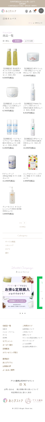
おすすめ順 (29, 41)
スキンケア (9, 245)
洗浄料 (5, 338)
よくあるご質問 (8, 370)
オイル (5, 335)
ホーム (30, 23)
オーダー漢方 (8, 345)
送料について (26, 335)
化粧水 (5, 329)
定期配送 (6, 349)
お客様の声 (7, 366)
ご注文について (27, 332)
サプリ (7, 249)
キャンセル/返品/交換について (32, 338)
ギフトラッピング (28, 340)
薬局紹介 (6, 359)
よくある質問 (26, 343)
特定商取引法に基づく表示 (21, 392)
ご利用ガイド (27, 326)
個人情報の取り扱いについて (27, 389)
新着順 (17, 41)
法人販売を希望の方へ (29, 346)
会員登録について (28, 329)
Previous (4, 291)
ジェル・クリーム (8, 332)
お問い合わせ (9, 389)
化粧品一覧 (7, 326)
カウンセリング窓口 (10, 352)
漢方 (7, 253)
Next (41, 291)
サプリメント (8, 341)
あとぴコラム (8, 362)
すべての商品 (10, 241)
